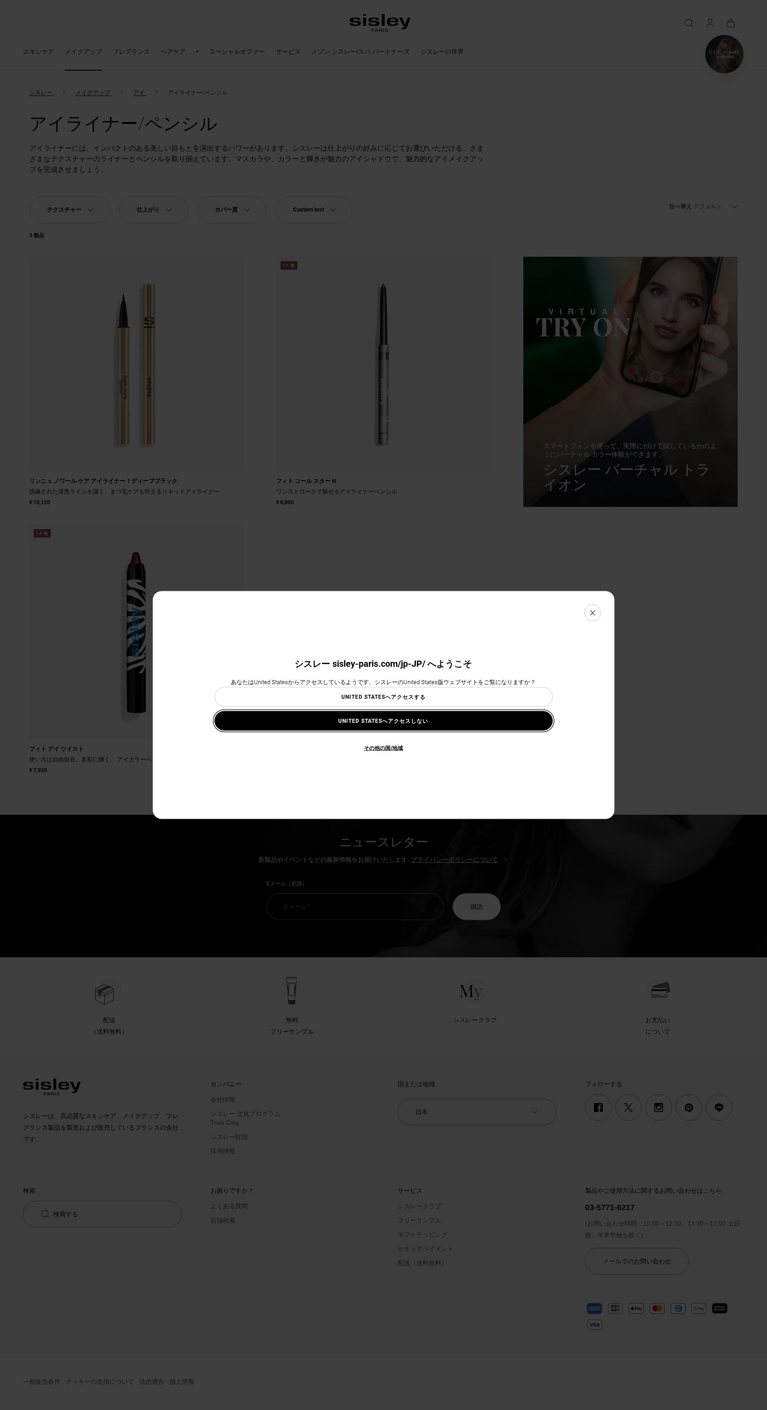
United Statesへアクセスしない (383, 720)
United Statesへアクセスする (383, 696)
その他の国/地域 (383, 748)
